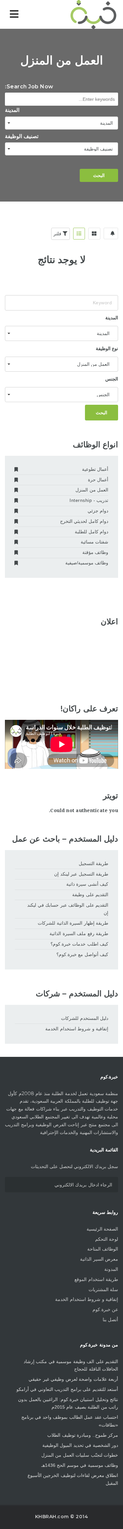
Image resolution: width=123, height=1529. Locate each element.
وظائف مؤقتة (95, 552)
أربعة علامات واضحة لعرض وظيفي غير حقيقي (73, 1379)
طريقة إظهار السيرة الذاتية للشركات (73, 923)
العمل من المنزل (91, 489)
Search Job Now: (29, 86)
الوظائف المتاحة (102, 1249)
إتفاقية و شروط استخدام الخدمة (76, 1028)
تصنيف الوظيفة (21, 136)
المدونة (111, 1269)
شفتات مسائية (94, 541)
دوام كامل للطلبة (91, 531)
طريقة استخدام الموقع (96, 1279)
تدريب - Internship (89, 500)
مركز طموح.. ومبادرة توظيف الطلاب (82, 1435)
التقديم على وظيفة (90, 894)
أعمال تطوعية (95, 469)
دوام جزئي (98, 510)
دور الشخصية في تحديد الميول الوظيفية (80, 1445)
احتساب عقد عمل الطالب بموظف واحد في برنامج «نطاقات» (69, 1421)
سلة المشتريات (103, 1289)
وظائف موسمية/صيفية (86, 562)
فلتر (58, 234)
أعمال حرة (98, 479)
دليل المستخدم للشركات (84, 1018)
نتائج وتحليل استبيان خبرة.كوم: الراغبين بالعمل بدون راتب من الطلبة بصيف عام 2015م (68, 1403)
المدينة (12, 110)
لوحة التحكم (106, 1239)
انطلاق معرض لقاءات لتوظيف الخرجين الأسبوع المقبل (73, 1479)
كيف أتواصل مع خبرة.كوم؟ (82, 954)
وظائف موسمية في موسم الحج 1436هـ (79, 1465)
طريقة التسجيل (94, 863)
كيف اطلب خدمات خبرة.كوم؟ (80, 944)
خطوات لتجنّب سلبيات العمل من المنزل (79, 1455)
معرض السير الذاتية (99, 1259)
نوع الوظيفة (107, 348)
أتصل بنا (110, 1319)
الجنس (111, 379)
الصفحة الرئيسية (102, 1229)
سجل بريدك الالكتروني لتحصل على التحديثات (74, 1166)
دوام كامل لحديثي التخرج (84, 521)
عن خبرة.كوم (105, 1309)
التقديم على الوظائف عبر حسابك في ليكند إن (67, 909)
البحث (99, 175)
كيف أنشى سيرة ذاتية (87, 884)
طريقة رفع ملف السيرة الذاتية (79, 933)
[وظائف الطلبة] (90, 14)
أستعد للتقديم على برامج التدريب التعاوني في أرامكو (67, 1389)
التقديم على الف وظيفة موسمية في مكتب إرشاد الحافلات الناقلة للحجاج (71, 1365)
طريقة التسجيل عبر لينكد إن (81, 874)
